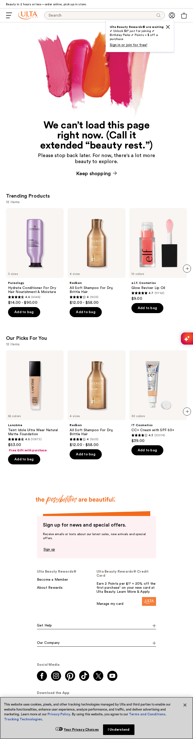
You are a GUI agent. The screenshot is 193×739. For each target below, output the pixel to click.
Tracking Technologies (23, 719)
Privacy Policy (58, 714)
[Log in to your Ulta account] (172, 15)
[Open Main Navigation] (9, 15)
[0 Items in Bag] (184, 16)
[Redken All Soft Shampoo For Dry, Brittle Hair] (96, 256)
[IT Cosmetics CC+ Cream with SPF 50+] (158, 396)
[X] (168, 27)
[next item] (187, 269)
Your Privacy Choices (81, 729)
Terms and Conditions (147, 714)
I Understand (119, 729)
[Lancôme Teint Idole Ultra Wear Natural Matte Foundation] (35, 401)
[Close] (184, 705)
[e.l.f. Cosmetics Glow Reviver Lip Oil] (158, 254)
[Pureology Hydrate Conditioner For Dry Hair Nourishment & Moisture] (35, 256)
